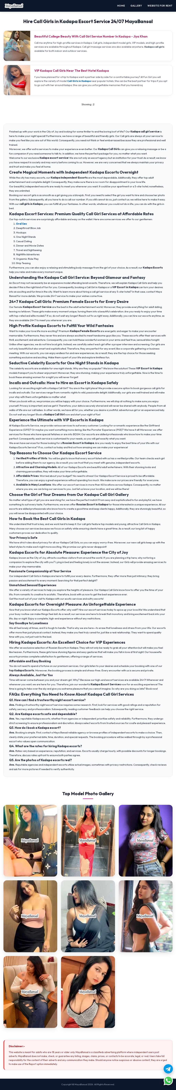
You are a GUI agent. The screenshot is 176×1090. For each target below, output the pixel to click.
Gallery (136, 5)
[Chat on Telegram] (168, 1068)
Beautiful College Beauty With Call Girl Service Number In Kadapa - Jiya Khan (90, 36)
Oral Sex (21, 223)
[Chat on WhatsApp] (168, 1080)
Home (121, 5)
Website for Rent (160, 5)
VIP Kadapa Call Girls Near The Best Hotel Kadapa (71, 71)
